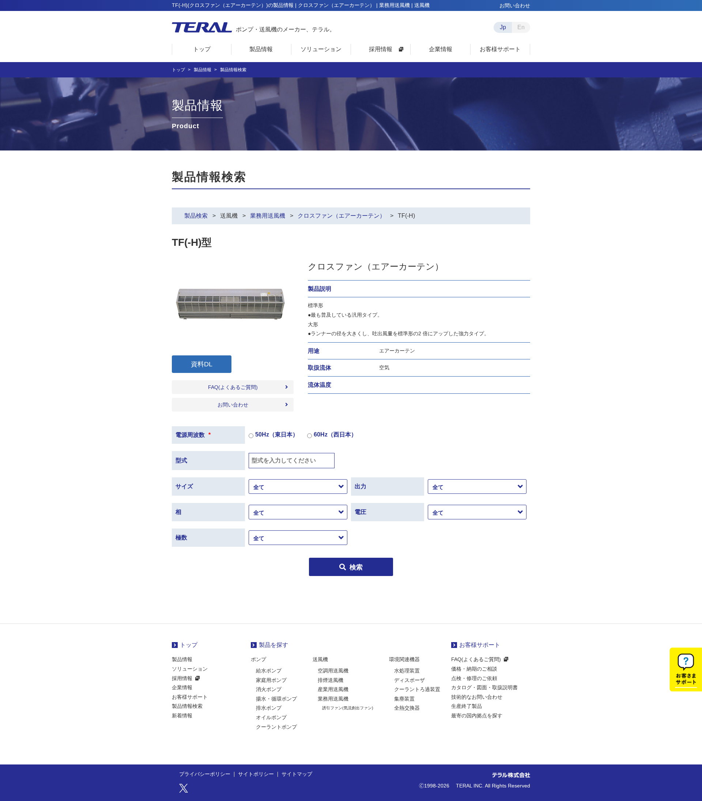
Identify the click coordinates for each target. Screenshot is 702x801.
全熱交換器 (407, 708)
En (521, 27)
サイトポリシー (256, 774)
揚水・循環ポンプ (276, 699)
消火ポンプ (269, 689)
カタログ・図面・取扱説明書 (484, 687)
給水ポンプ (269, 671)
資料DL (201, 364)
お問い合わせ (514, 5)
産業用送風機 (333, 689)
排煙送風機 (330, 680)
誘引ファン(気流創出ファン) (347, 708)
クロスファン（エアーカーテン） (341, 216)
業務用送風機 (267, 216)
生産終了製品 (466, 706)
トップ (178, 69)
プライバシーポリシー (204, 774)
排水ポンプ (269, 708)
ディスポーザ (409, 680)
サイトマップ (297, 774)
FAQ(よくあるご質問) (233, 387)
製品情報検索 (187, 706)
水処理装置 (407, 671)
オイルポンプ (271, 717)
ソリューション (190, 669)
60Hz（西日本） (335, 434)
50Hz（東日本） (276, 434)
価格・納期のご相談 (474, 669)
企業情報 (182, 687)
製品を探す (273, 645)
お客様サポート (190, 697)
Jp (503, 27)
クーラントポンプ (276, 727)
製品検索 (196, 216)
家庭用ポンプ (271, 680)
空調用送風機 (333, 671)
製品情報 (202, 69)
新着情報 (182, 715)
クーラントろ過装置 (417, 689)
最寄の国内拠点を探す (476, 715)
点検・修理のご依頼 (474, 678)
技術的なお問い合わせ (476, 697)
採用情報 (182, 678)
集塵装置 (404, 699)
